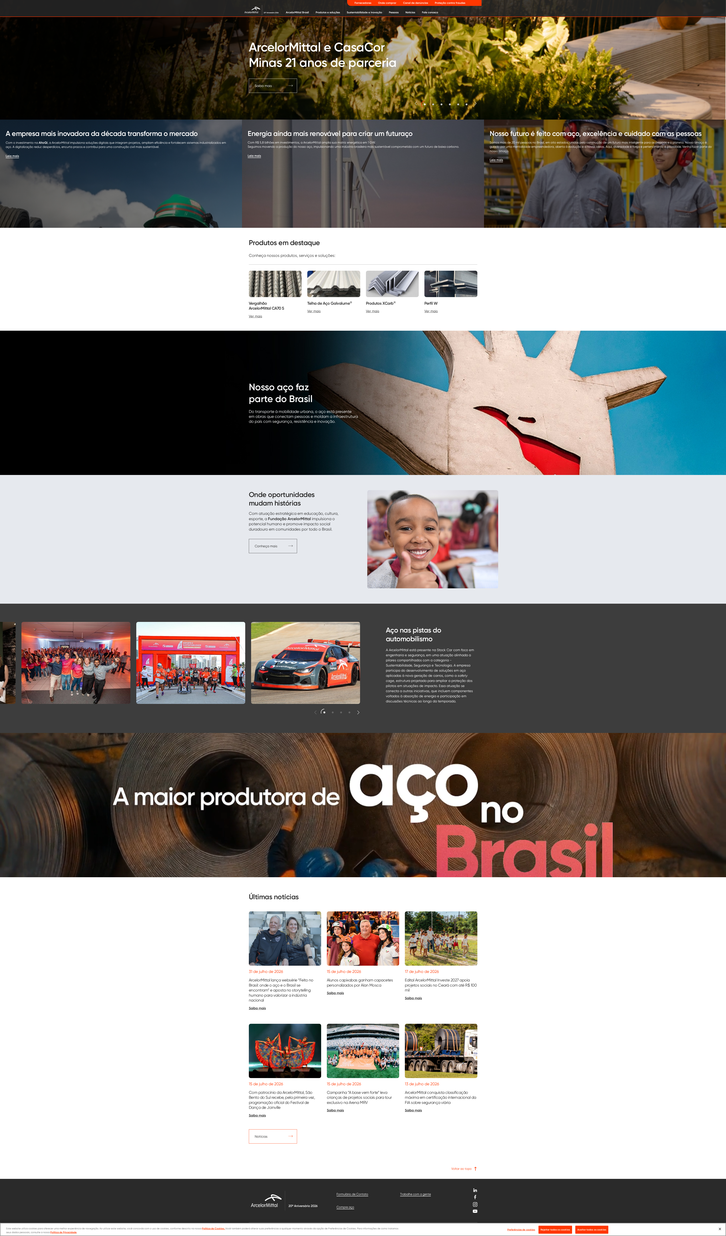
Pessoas (394, 12)
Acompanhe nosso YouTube (475, 1211)
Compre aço (345, 1207)
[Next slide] (475, 103)
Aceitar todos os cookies (591, 1229)
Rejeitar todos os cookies (555, 1229)
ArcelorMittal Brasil (297, 12)
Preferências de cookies (521, 1229)
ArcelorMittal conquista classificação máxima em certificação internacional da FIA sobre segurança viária (440, 1097)
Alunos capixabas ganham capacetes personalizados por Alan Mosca (360, 983)
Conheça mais (266, 546)
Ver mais (255, 316)
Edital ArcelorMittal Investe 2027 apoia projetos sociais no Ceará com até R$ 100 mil (441, 985)
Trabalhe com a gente (415, 1194)
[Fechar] (720, 1229)
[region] (363, 1229)
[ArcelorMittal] (259, 9)
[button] (424, 104)
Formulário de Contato (352, 1194)
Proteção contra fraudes (450, 3)
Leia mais (12, 156)
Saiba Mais (263, 86)
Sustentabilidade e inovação (364, 12)
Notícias (410, 12)
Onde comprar (387, 3)
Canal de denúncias (415, 3)
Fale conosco (430, 12)
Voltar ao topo (461, 1169)
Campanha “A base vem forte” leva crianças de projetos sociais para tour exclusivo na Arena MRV (359, 1097)
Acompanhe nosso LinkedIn (475, 1190)
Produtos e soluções (328, 12)
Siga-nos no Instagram (475, 1204)
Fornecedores (363, 3)
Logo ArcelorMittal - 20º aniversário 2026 (284, 1200)
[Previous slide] (416, 103)
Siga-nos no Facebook (475, 1197)
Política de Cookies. (213, 1228)
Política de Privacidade (63, 1232)
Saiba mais (257, 1008)
